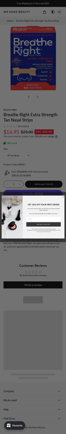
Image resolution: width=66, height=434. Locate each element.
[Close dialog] (63, 197)
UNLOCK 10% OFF (43, 224)
